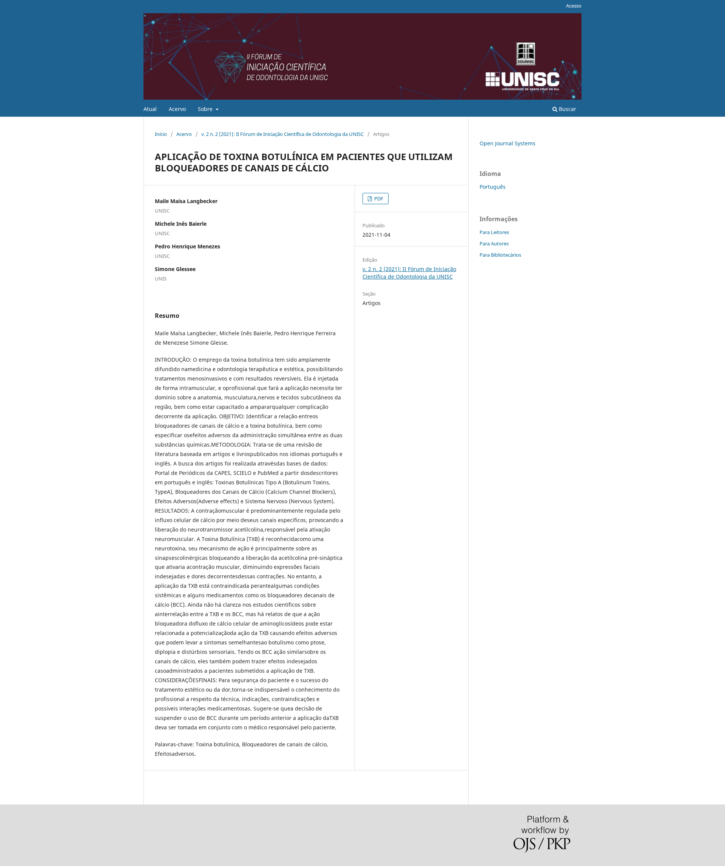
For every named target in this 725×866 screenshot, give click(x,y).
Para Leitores (494, 232)
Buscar (566, 108)
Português (493, 186)
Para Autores (494, 243)
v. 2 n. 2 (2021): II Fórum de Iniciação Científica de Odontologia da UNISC (282, 134)
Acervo (177, 108)
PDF (378, 198)
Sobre (206, 108)
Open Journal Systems (507, 143)
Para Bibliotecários (500, 254)
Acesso (574, 5)
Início (161, 134)
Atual (150, 108)
